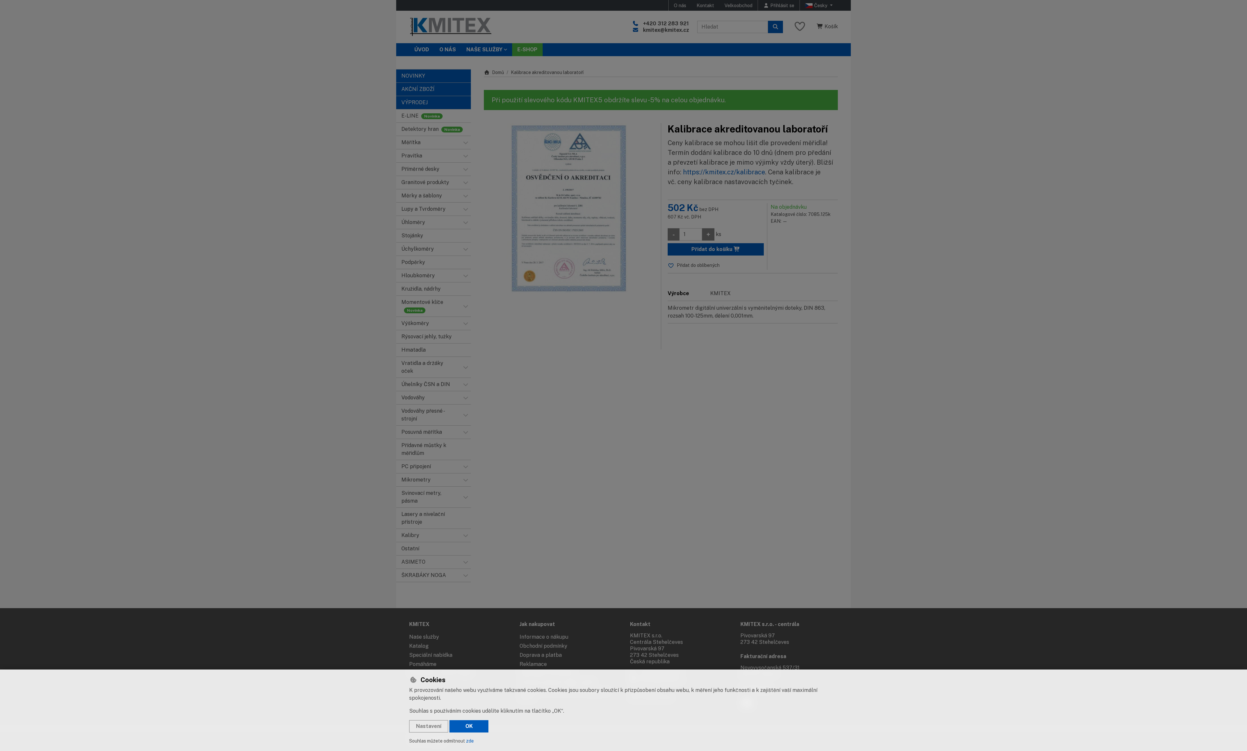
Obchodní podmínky (543, 646)
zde (470, 741)
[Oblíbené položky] (800, 27)
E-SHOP (527, 49)
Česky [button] (821, 5)
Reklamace (533, 664)
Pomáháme (422, 664)
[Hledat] (775, 27)
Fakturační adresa (763, 656)
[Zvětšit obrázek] (569, 208)
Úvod (421, 49)
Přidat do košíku (712, 249)
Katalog (419, 646)
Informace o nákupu (544, 637)
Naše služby (424, 637)
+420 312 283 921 (666, 23)
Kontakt (705, 5)
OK (469, 726)
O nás (680, 5)
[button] (465, 142)
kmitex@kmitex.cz (666, 30)
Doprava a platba (541, 655)
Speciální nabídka (430, 655)
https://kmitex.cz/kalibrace (724, 172)
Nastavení (428, 726)
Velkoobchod (738, 5)
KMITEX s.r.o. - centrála (769, 624)
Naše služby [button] (484, 49)
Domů (498, 72)
